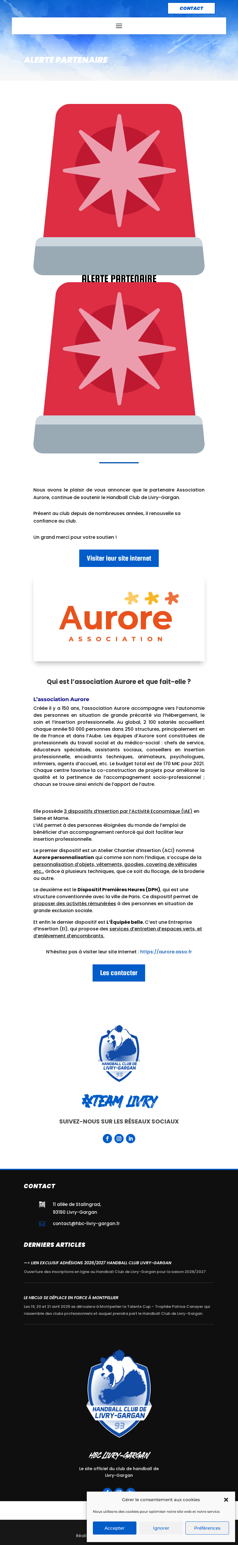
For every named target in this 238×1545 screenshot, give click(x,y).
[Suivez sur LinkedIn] (130, 1138)
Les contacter (119, 973)
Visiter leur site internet (119, 558)
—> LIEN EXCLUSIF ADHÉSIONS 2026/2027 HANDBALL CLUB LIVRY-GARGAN (97, 1263)
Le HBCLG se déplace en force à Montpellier (71, 1298)
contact (191, 8)
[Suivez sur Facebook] (107, 1138)
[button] (226, 1500)
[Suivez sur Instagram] (119, 1138)
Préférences (207, 1528)
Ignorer (161, 1528)
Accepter (114, 1528)
